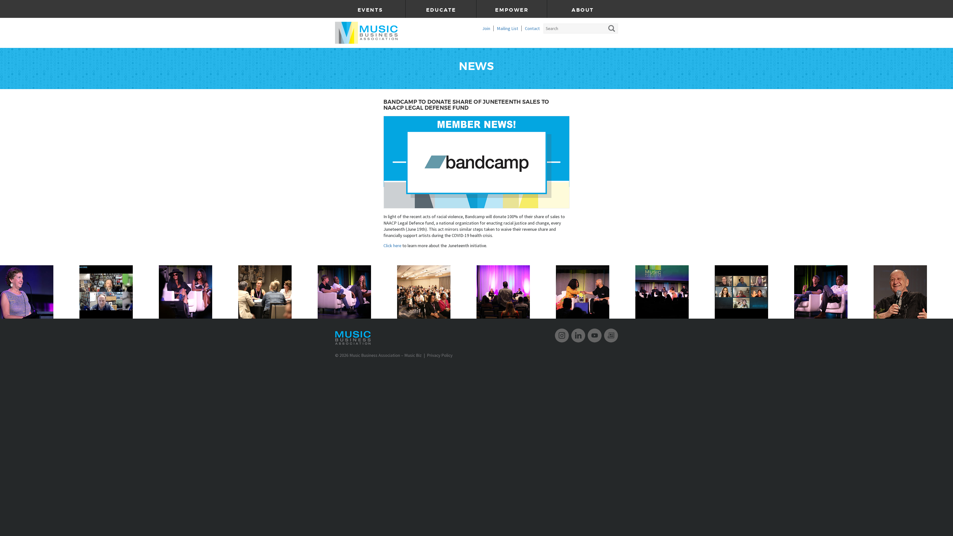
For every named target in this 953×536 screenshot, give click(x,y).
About (583, 10)
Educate (441, 10)
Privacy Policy (439, 355)
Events (370, 10)
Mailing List (507, 28)
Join (486, 28)
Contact (532, 28)
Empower (511, 10)
